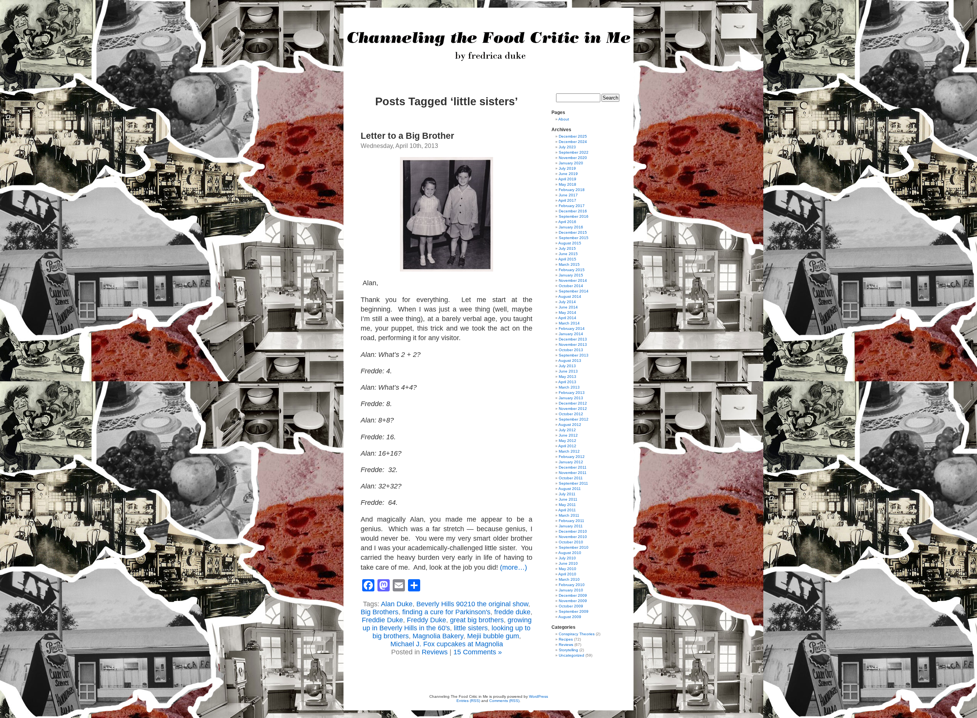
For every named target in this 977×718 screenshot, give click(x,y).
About (563, 119)
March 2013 (569, 387)
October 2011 (571, 478)
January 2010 (571, 590)
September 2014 (573, 291)
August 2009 (569, 617)
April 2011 (567, 510)
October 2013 (571, 350)
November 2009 (573, 601)
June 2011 (568, 499)
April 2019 (567, 179)
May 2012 (567, 441)
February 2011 (571, 521)
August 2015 (569, 243)
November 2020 (573, 158)
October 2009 (571, 606)
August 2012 (569, 424)
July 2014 (567, 302)
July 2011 (567, 494)
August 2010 (569, 553)
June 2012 (568, 435)
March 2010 (569, 579)
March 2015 (569, 264)
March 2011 (569, 515)
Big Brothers (379, 612)
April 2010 (567, 574)
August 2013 (569, 360)
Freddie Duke (382, 620)
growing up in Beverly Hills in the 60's (447, 624)
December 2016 (573, 211)
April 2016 (567, 222)
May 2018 (567, 184)
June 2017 (568, 195)
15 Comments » (477, 652)
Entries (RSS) (468, 701)
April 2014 (567, 318)
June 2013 (568, 371)
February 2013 (572, 392)
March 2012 (569, 451)
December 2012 (573, 403)
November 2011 (573, 473)
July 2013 (567, 366)
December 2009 (573, 595)
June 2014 (568, 307)
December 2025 (573, 136)
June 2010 (568, 563)
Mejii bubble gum (493, 636)
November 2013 (573, 344)
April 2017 (567, 200)
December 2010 (573, 531)
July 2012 (567, 430)
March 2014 (569, 323)
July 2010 (567, 558)
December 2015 (573, 232)
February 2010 (572, 585)
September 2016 (573, 216)
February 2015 (572, 270)
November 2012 (573, 408)
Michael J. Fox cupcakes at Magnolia (446, 644)
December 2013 (573, 339)
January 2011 (571, 526)
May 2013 (567, 376)
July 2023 (567, 147)
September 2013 (573, 355)
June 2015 (568, 254)
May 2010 (567, 569)
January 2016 (571, 227)
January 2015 (571, 275)
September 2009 (573, 611)
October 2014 (571, 286)
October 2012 (571, 414)
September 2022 (573, 152)
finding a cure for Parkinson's (446, 612)
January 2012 (571, 462)
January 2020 (571, 163)
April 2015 (567, 259)
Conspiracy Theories (577, 634)
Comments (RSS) (504, 701)
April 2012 (567, 446)
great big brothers (477, 620)
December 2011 (573, 467)
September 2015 (573, 238)
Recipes (566, 639)
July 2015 (567, 248)
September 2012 (573, 419)
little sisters (471, 628)
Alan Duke (397, 604)
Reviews (435, 652)
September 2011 (573, 483)
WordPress (538, 696)
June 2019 (568, 174)
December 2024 (573, 142)
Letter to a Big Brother (407, 136)
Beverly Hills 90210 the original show (472, 604)
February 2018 (572, 190)
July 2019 (567, 168)
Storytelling (568, 650)
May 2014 (567, 312)
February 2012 (572, 457)
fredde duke (512, 612)
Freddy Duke (426, 620)
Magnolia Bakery (438, 636)
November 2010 (573, 537)
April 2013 (567, 382)
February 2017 (572, 206)
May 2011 (567, 505)
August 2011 (569, 489)
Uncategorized (571, 655)
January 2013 (571, 398)
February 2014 (572, 328)
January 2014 (571, 334)
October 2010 (571, 542)
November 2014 (573, 280)
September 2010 (573, 547)
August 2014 (569, 296)
